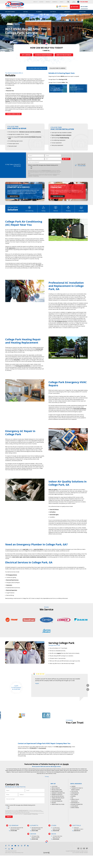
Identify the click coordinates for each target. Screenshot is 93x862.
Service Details (14, 196)
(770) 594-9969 (13, 830)
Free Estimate (42, 748)
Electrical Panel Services (12, 580)
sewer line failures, (39, 549)
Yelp (9, 848)
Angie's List (5, 848)
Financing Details (58, 196)
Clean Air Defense (54, 509)
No (31, 168)
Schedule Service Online (13, 114)
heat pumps (17, 359)
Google (66, 764)
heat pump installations (80, 408)
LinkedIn (18, 845)
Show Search (68, 2)
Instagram (21, 845)
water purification (41, 557)
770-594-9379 (33, 748)
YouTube (15, 845)
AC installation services (61, 321)
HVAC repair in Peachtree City (63, 746)
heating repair (39, 349)
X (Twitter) (12, 845)
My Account (84, 6)
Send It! (67, 158)
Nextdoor (12, 848)
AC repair (38, 264)
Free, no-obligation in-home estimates (61, 135)
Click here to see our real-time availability (30, 132)
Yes (31, 166)
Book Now (75, 6)
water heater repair (17, 557)
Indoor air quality (53, 489)
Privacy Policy (36, 175)
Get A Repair (26, 55)
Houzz (28, 845)
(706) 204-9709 (56, 830)
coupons (59, 653)
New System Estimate (63, 55)
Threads (9, 845)
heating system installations (23, 365)
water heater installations (29, 557)
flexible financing (64, 137)
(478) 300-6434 (56, 839)
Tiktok (24, 845)
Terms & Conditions (28, 814)
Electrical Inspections (11, 590)
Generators (9, 585)
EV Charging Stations (11, 575)
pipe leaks (25, 549)
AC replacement (11, 248)
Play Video (25, 652)
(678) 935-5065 (35, 839)
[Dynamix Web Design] (46, 852)
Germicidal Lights (54, 514)
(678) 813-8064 (35, 830)
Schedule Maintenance (43, 55)
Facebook (5, 845)
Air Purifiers (53, 512)
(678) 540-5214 (77, 830)
